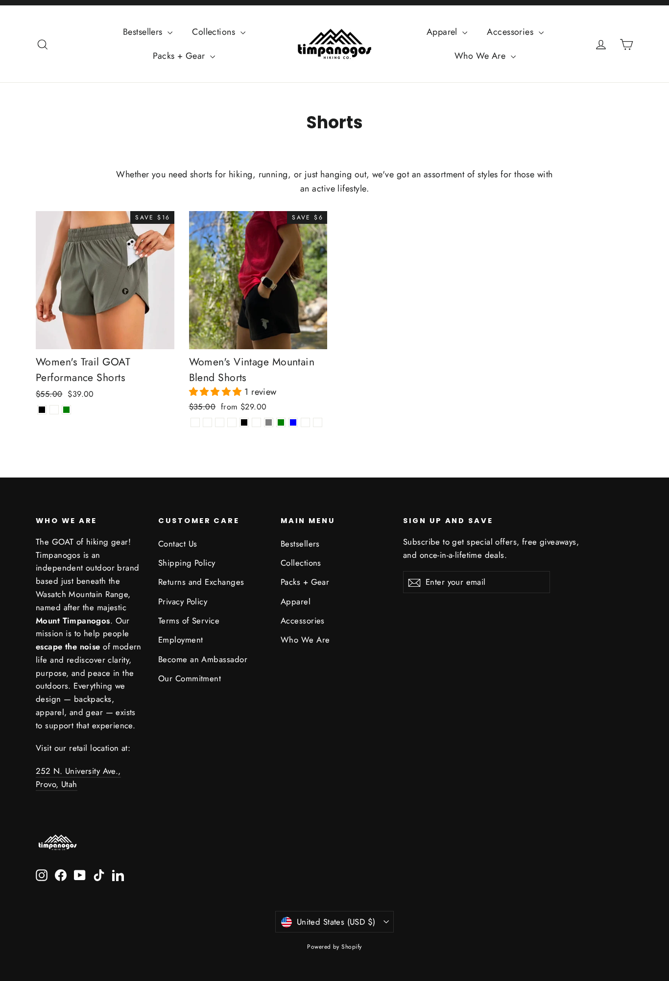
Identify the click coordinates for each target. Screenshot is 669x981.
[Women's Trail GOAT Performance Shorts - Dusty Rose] (54, 410)
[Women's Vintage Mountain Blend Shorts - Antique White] (256, 422)
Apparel (443, 31)
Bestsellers (144, 31)
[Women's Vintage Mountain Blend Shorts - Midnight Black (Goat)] (207, 422)
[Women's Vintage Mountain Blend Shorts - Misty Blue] (293, 422)
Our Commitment (189, 678)
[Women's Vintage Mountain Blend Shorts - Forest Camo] (305, 422)
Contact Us (177, 544)
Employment (180, 640)
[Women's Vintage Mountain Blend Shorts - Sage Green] (281, 422)
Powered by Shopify (334, 946)
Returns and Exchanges (201, 582)
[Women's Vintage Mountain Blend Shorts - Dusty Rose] (232, 422)
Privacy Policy (182, 601)
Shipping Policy (186, 563)
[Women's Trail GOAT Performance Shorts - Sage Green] (66, 410)
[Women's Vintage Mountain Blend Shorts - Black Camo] (317, 422)
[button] (217, 391)
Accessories (511, 31)
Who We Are (481, 55)
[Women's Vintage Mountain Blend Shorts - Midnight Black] (244, 422)
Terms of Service (188, 620)
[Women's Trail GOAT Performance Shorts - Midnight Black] (42, 410)
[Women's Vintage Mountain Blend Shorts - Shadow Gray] (268, 422)
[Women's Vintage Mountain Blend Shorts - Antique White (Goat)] (219, 422)
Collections (215, 31)
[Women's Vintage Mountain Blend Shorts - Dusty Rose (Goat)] (195, 422)
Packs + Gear (180, 55)
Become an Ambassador (202, 659)
